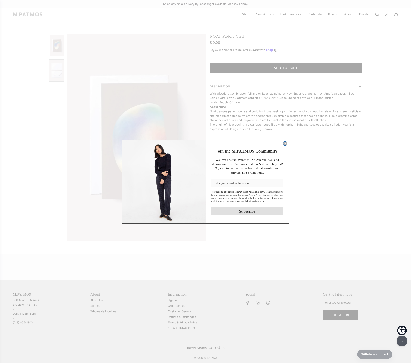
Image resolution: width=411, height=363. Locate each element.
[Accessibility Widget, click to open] (402, 330)
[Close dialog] (285, 143)
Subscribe (247, 211)
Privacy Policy (255, 194)
